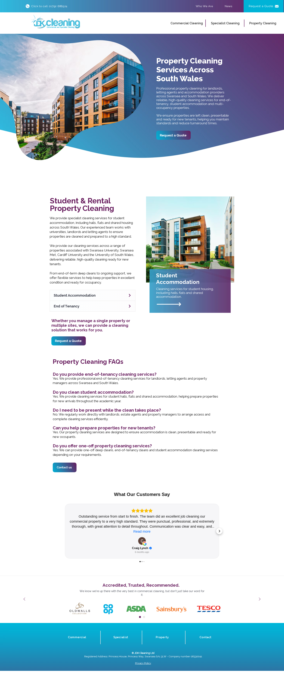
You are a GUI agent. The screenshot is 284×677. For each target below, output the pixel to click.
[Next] (260, 599)
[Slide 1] (140, 617)
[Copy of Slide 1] (144, 617)
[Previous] (24, 599)
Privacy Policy (143, 663)
